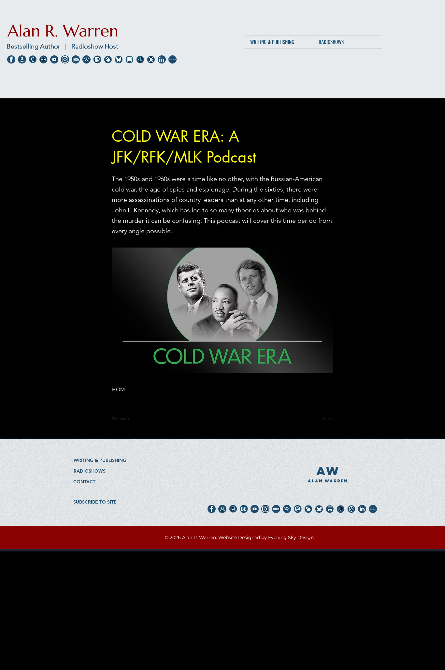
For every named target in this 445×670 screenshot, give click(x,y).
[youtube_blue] (54, 59)
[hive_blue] (108, 59)
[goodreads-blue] (33, 59)
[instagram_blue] (65, 59)
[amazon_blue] (22, 59)
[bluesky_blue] (119, 59)
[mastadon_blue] (97, 59)
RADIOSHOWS (90, 471)
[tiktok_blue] (140, 59)
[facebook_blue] (11, 59)
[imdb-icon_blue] (76, 59)
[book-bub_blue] (43, 59)
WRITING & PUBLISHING (100, 460)
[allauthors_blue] (172, 59)
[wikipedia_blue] (86, 59)
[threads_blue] (151, 59)
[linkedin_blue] (162, 59)
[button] (95, 502)
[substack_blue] (129, 59)
